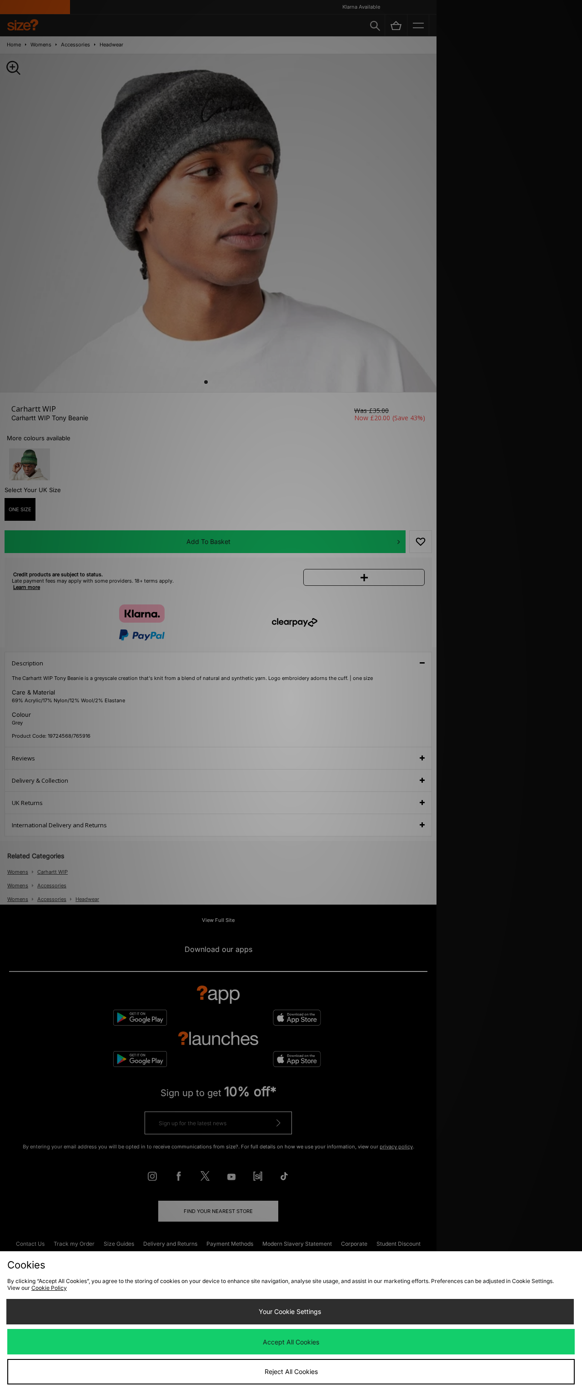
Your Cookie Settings (290, 1311)
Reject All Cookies (291, 1371)
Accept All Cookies (291, 1342)
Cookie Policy (49, 1287)
